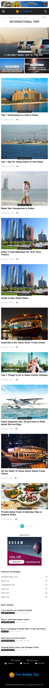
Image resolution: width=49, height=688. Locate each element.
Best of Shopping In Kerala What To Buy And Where (23, 629)
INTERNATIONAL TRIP (14, 17)
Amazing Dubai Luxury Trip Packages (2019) (20, 647)
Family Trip (22, 581)
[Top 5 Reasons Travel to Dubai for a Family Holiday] (12, 67)
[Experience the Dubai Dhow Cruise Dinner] (24, 324)
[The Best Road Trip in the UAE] (24, 42)
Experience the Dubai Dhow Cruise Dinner (23, 342)
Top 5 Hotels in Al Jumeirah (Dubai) (16, 610)
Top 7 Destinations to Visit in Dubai (19, 115)
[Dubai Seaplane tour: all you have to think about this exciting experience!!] (24, 402)
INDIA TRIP (22, 593)
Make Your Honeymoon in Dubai (17, 208)
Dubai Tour (22, 589)
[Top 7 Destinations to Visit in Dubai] (24, 95)
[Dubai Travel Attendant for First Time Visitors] (24, 233)
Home (3, 17)
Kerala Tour (22, 597)
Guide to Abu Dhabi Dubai (14, 298)
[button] (45, 11)
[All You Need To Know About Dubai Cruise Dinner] (24, 451)
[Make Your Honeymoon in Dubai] (24, 188)
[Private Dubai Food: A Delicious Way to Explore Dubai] (24, 496)
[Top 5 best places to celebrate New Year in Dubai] (37, 67)
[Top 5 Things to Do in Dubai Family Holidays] (24, 362)
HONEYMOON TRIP (22, 585)
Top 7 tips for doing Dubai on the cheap (22, 161)
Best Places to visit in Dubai (13, 638)
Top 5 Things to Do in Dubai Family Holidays (24, 375)
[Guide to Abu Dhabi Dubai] (24, 279)
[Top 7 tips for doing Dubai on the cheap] (24, 142)
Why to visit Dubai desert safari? (15, 620)
